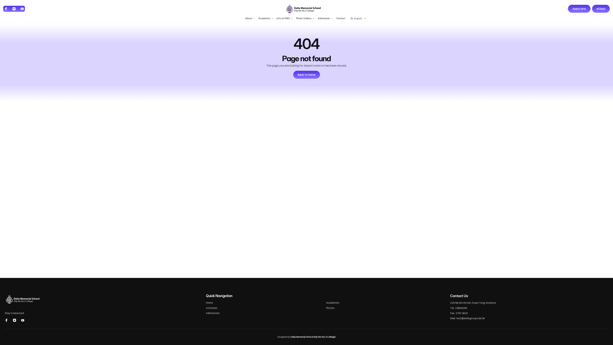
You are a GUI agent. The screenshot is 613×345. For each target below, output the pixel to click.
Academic (264, 18)
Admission (324, 18)
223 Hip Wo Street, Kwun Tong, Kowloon (473, 302)
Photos (330, 308)
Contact (340, 18)
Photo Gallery (304, 18)
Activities (211, 308)
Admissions (213, 313)
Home (209, 302)
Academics (332, 302)
